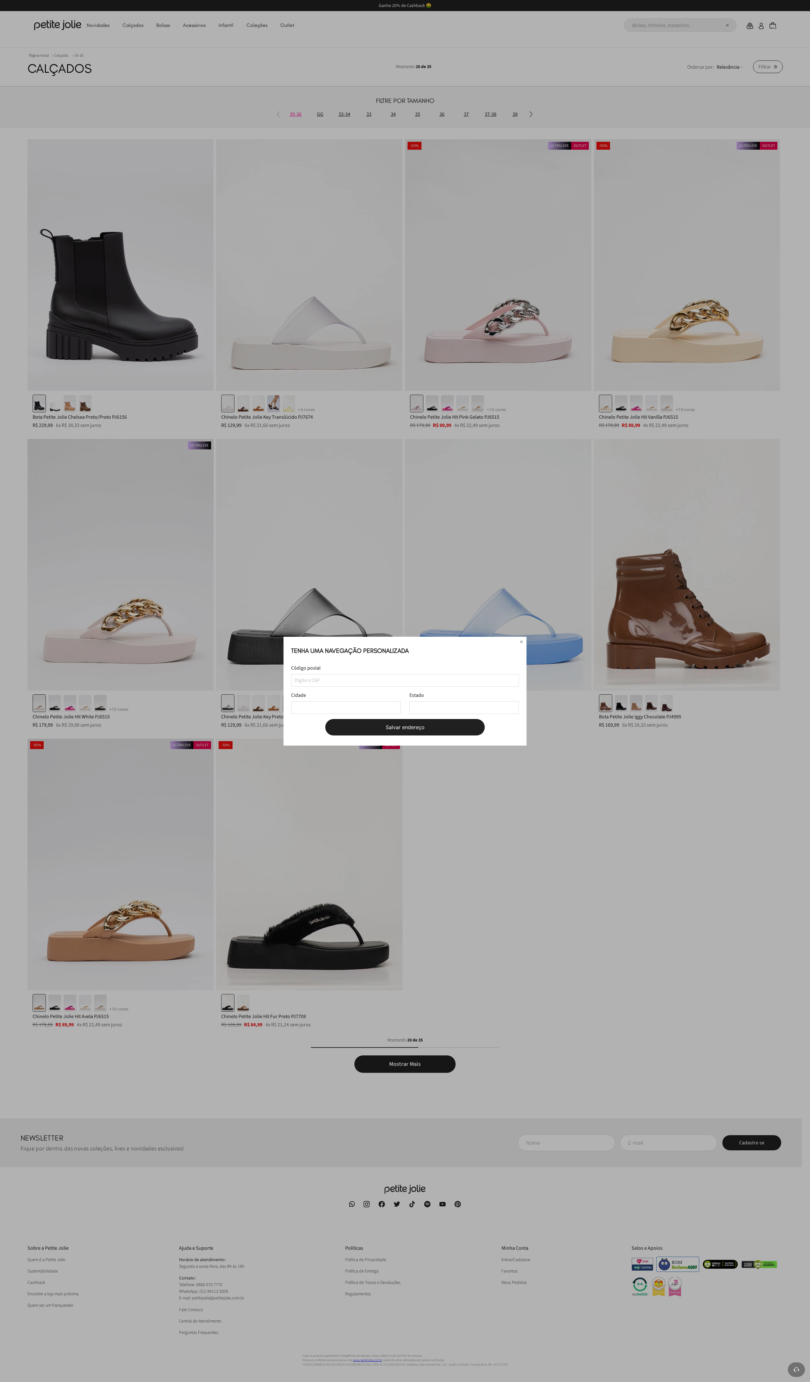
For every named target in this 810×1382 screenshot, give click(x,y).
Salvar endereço (405, 727)
